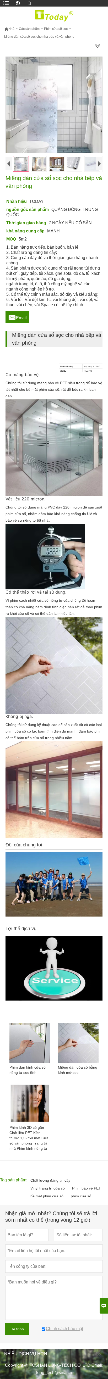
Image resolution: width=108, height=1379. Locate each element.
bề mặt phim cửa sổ (46, 1196)
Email (17, 316)
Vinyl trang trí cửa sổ (47, 1188)
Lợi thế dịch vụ (21, 928)
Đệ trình (17, 1329)
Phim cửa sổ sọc (56, 29)
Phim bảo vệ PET (86, 1188)
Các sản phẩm (29, 29)
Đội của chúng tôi (24, 844)
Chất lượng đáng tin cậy (50, 1180)
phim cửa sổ (81, 1196)
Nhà (9, 29)
